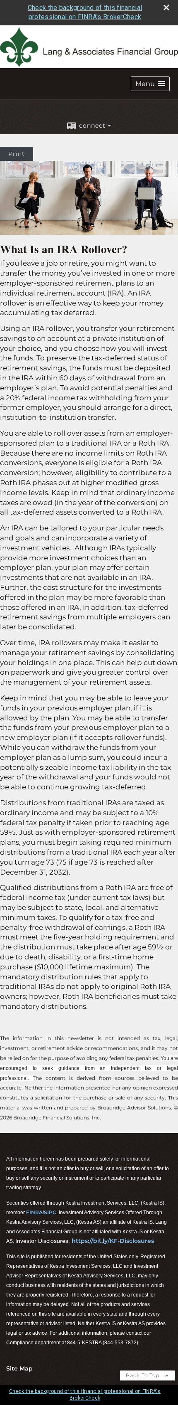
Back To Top (143, 1375)
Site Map (19, 1368)
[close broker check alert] (166, 7)
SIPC (50, 1212)
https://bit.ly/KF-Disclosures (113, 1241)
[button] (150, 83)
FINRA (34, 1212)
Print (16, 154)
